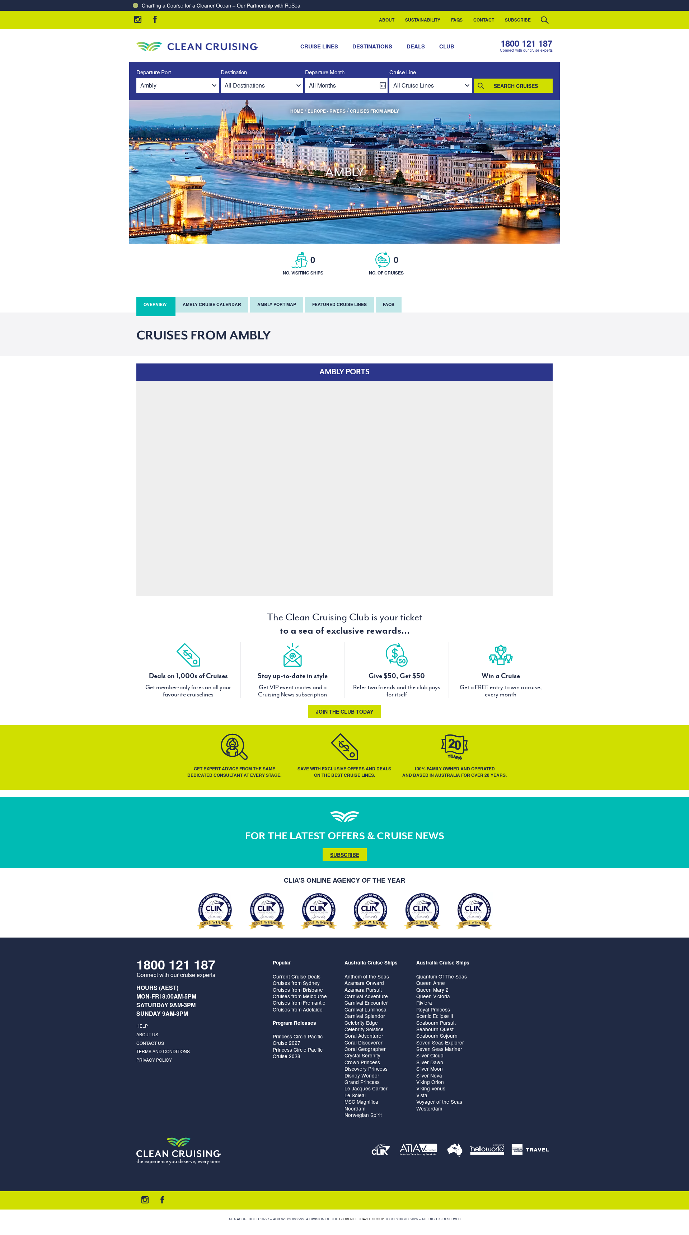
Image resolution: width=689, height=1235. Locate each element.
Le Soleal (355, 1095)
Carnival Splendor (364, 1015)
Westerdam (429, 1108)
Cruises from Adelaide (298, 1009)
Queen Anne (430, 982)
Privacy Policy (154, 1060)
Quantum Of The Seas (441, 976)
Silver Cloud (430, 1055)
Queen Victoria (433, 996)
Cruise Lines (319, 46)
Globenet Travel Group (361, 1219)
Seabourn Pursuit (436, 1022)
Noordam (354, 1108)
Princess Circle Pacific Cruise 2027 (298, 1039)
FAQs (457, 20)
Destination (234, 72)
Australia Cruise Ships (371, 962)
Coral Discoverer (363, 1042)
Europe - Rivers (327, 111)
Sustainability (422, 20)
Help (142, 1026)
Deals (416, 46)
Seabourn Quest (435, 1029)
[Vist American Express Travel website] (530, 1151)
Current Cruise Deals (296, 976)
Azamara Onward (364, 982)
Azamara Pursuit (363, 989)
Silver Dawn (429, 1062)
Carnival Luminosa (365, 1009)
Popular (282, 962)
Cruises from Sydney (296, 982)
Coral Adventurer (363, 1035)
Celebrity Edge (361, 1022)
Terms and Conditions (163, 1051)
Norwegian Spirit (363, 1114)
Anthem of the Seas (366, 976)
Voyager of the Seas (439, 1101)
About (386, 20)
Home (296, 111)
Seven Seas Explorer (440, 1042)
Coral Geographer (365, 1048)
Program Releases (294, 1022)
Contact (483, 20)
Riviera (424, 1002)
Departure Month (324, 72)
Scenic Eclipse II (434, 1015)
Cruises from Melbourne (300, 996)
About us (147, 1034)
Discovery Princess (366, 1068)
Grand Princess (362, 1081)
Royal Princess (433, 1009)
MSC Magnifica (361, 1101)
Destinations (372, 46)
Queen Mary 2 (432, 989)
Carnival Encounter (366, 1002)
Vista (421, 1095)
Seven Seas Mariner (439, 1048)
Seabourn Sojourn (437, 1035)
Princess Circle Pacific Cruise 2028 (298, 1053)
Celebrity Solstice (364, 1029)
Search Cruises (516, 85)
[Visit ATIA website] (418, 1151)
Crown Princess (362, 1062)
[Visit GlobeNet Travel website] (455, 1151)
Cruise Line (402, 72)
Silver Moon (429, 1068)
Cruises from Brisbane (298, 989)
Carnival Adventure (366, 996)
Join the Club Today (344, 711)
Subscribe (518, 20)
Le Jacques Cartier (366, 1088)
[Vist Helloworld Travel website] (487, 1151)
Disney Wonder (361, 1075)
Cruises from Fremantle (299, 1002)
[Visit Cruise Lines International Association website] (380, 1151)
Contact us (150, 1043)
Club (446, 46)
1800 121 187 (526, 43)
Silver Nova (429, 1075)
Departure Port (153, 72)
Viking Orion (430, 1081)
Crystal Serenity (362, 1055)
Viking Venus (430, 1088)
